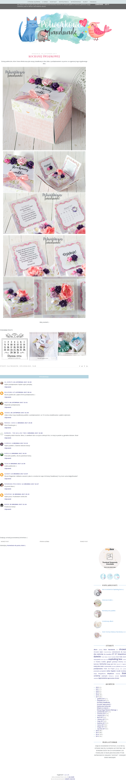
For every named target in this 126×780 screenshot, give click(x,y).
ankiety (100, 649)
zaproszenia (102, 678)
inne (125, 661)
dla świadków (13, 366)
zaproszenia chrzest (113, 678)
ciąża (101, 652)
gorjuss (109, 662)
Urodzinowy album (107, 621)
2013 (97, 736)
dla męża (123, 652)
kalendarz (96, 664)
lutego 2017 (101, 727)
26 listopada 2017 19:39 (22, 382)
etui (107, 659)
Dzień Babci (105, 657)
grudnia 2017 (101, 699)
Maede (6, 504)
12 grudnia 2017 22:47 (30, 484)
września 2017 (101, 714)
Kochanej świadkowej (103, 702)
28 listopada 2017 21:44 (20, 412)
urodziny (97, 676)
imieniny (120, 662)
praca (124, 668)
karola (7, 453)
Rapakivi (113, 671)
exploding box (26, 366)
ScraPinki (8, 494)
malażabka (8, 392)
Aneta (6, 402)
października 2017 (102, 712)
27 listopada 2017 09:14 (22, 392)
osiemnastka (107, 666)
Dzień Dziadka (111, 657)
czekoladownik (116, 652)
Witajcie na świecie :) (103, 708)
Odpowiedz (7, 387)
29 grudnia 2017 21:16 (18, 504)
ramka (108, 671)
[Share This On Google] (87, 366)
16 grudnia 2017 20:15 (21, 494)
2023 (97, 687)
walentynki (104, 676)
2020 (97, 691)
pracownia (96, 671)
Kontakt (53, 2)
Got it (107, 4)
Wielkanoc (111, 676)
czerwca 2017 (101, 719)
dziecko (97, 656)
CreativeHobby (107, 652)
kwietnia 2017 (101, 723)
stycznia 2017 (101, 729)
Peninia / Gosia (10, 423)
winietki (117, 676)
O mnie (45, 2)
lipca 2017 (100, 717)
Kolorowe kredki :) (107, 600)
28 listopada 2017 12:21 (19, 402)
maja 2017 (100, 721)
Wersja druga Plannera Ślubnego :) (107, 710)
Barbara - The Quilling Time (15, 433)
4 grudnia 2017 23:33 (20, 443)
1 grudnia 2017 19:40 (24, 423)
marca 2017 (101, 725)
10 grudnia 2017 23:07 (19, 474)
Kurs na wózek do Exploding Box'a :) (113, 589)
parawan (114, 666)
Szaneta (7, 474)
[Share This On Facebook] (80, 366)
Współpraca (64, 2)
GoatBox (103, 662)
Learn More (99, 4)
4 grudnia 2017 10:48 (35, 433)
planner (118, 666)
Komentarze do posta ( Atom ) (16, 545)
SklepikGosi (110, 673)
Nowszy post (5, 541)
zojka (6, 463)
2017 (97, 697)
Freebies (93, 2)
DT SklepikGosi (120, 654)
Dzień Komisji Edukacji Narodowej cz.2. (114, 632)
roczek (118, 671)
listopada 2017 (101, 700)
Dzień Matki (119, 657)
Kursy (85, 2)
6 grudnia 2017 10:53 (19, 453)
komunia (103, 664)
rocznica (123, 671)
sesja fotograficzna (100, 673)
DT (113, 654)
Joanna (7, 412)
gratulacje (115, 662)
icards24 (7, 443)
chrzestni (96, 652)
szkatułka (118, 673)
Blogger (71, 777)
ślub (34, 366)
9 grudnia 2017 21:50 (17, 463)
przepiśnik (103, 671)
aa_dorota (8, 382)
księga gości (110, 664)
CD (117, 649)
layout (118, 664)
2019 (97, 693)
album (95, 649)
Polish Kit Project (109, 668)
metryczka (97, 666)
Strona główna (34, 2)
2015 (97, 732)
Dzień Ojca (103, 659)
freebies (98, 662)
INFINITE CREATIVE (70, 779)
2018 (97, 695)
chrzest (122, 649)
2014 (97, 734)
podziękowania (98, 668)
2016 (97, 730)
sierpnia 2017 (101, 715)
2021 (97, 689)
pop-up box (118, 668)
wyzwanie (123, 676)
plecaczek (123, 666)
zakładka (96, 678)
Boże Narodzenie (109, 649)
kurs (115, 664)
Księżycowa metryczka (104, 706)
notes (102, 666)
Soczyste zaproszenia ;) (104, 704)
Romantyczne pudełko (108, 611)
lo (121, 664)
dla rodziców (98, 654)
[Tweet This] (82, 366)
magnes (124, 664)
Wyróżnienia (76, 2)
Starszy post (84, 541)
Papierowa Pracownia (12, 484)
